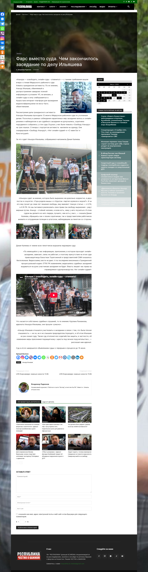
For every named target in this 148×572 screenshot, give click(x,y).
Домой (18, 14)
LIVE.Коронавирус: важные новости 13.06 (32, 374)
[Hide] (1, 71)
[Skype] (69, 357)
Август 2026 (114, 84)
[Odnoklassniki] (52, 357)
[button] (128, 6)
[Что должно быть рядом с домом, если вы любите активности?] (80, 414)
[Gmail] (60, 357)
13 (114, 95)
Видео (18, 449)
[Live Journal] (48, 357)
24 (99, 101)
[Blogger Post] (73, 357)
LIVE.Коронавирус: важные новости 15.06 (75, 374)
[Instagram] (126, 2)
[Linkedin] (77, 357)
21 (119, 98)
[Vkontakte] (35, 357)
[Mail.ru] (65, 357)
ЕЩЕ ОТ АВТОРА (48, 402)
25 (104, 101)
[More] (82, 357)
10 (99, 95)
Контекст (25, 14)
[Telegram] (129, 2)
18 (104, 98)
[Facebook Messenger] (27, 357)
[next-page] (21, 462)
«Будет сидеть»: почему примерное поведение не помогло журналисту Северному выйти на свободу (79, 454)
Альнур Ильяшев (27, 362)
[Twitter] (56, 357)
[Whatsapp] (44, 357)
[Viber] (31, 357)
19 (109, 98)
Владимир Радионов (24, 69)
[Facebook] (124, 2)
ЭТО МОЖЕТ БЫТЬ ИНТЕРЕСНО (28, 402)
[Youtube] (134, 2)
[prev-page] (17, 462)
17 (99, 98)
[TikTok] (131, 2)
